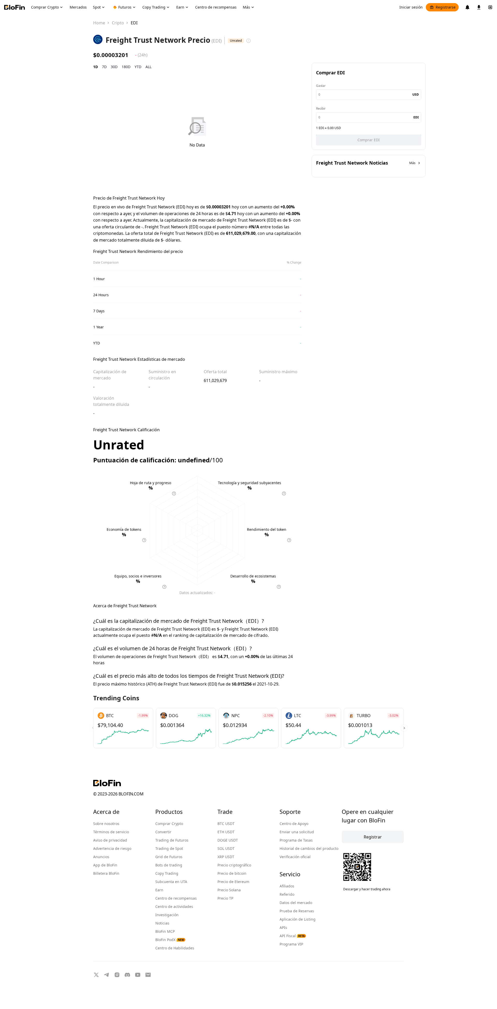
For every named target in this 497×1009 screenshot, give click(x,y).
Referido (287, 894)
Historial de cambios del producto (309, 848)
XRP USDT (225, 856)
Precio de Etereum (233, 881)
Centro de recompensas (176, 898)
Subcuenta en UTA (171, 881)
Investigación (167, 914)
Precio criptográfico (234, 865)
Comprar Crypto (169, 823)
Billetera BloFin (106, 873)
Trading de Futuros (171, 840)
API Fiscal (292, 935)
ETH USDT (226, 831)
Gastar (321, 85)
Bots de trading (168, 865)
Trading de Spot (169, 848)
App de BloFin (105, 865)
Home (99, 23)
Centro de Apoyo (294, 823)
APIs (283, 927)
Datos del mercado (296, 902)
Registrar (373, 837)
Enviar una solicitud (297, 831)
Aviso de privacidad (110, 840)
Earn (159, 889)
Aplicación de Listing (298, 919)
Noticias (162, 923)
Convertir (163, 831)
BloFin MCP (165, 931)
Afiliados (287, 886)
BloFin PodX (169, 939)
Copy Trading (166, 873)
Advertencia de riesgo (112, 848)
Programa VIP (291, 944)
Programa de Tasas (296, 840)
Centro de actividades (174, 906)
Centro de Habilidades (174, 948)
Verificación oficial (295, 856)
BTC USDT (226, 823)
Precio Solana (229, 889)
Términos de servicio (111, 831)
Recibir (321, 108)
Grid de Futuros (168, 856)
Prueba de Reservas (297, 910)
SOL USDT (226, 848)
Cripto (118, 23)
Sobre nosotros (106, 823)
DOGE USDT (227, 840)
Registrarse (446, 7)
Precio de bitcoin (231, 873)
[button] (404, 728)
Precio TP (225, 898)
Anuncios (101, 856)
